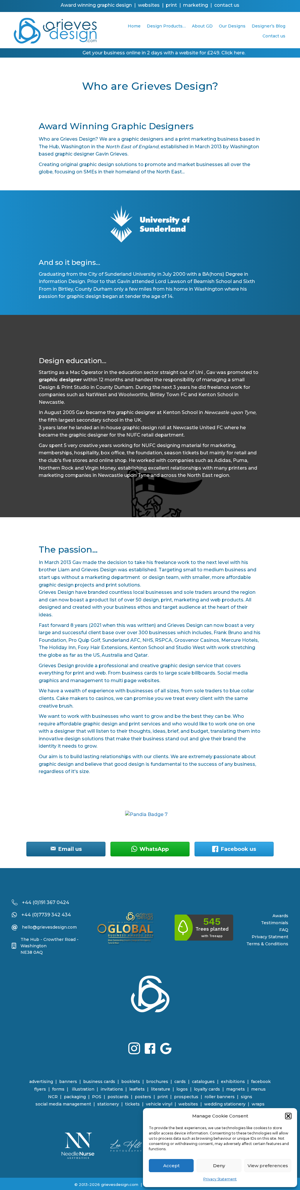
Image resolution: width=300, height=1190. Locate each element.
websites (188, 1104)
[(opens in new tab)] (78, 1145)
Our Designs (232, 26)
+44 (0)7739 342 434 (46, 914)
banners (68, 1081)
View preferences (268, 1165)
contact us (226, 5)
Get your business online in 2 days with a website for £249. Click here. (153, 53)
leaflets (137, 1089)
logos (182, 1089)
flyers (40, 1089)
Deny (219, 1165)
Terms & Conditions (267, 943)
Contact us (273, 36)
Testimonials (274, 922)
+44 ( (28, 902)
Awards (280, 915)
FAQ (283, 929)
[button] (288, 1116)
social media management (63, 1104)
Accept (171, 1165)
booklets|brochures (144, 1081)
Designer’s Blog (268, 26)
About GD (202, 26)
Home (134, 26)
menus (258, 1089)
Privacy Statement (220, 1179)
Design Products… (166, 26)
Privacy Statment (270, 936)
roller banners (219, 1096)
